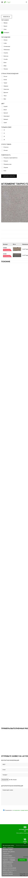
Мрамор (5, 23)
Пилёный (6, 161)
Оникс (5, 29)
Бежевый (6, 119)
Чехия (5, 95)
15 (4, 136)
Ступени (6, 53)
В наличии (6, 147)
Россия (5, 76)
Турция (5, 83)
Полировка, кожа (7, 164)
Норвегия (6, 86)
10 (4, 130)
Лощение (6, 167)
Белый (5, 109)
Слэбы (5, 43)
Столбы (6, 59)
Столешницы (7, 46)
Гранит (5, 26)
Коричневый (6, 116)
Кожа (5, 170)
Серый (5, 122)
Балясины (6, 56)
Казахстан (6, 89)
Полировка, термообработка (10, 158)
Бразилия (6, 92)
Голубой (5, 106)
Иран (5, 99)
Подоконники (7, 49)
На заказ (6, 150)
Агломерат (6, 32)
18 (4, 139)
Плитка (5, 40)
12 (4, 133)
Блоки (5, 62)
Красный (6, 113)
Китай (5, 79)
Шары (5, 65)
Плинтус (6, 69)
